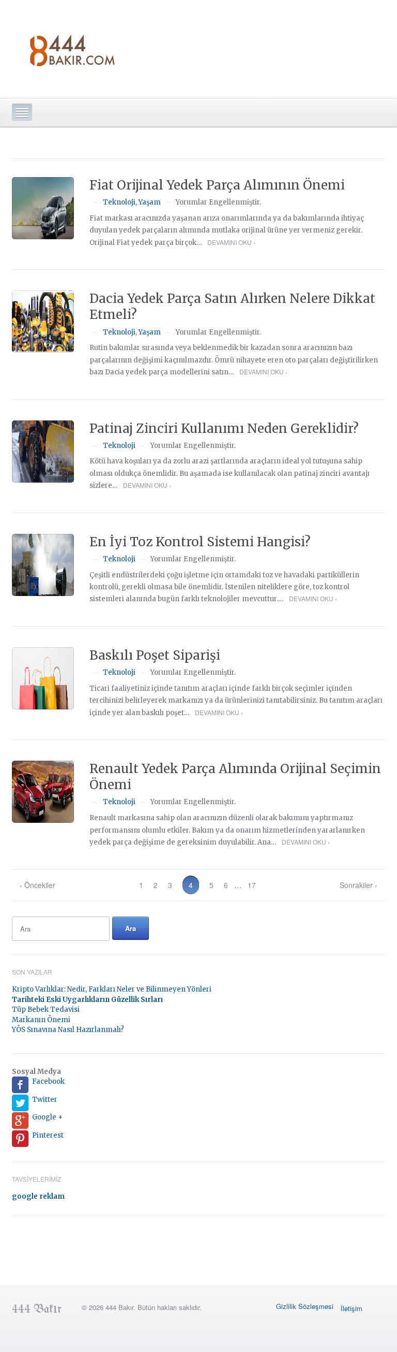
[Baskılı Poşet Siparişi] (43, 678)
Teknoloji (119, 202)
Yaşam (150, 202)
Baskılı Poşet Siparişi (154, 655)
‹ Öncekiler (37, 885)
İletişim (351, 1308)
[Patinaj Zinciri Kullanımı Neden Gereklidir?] (43, 451)
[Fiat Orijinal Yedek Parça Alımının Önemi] (43, 208)
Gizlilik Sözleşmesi (304, 1306)
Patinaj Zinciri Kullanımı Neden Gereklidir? (224, 428)
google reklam (38, 1196)
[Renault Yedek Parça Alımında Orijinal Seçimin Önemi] (43, 792)
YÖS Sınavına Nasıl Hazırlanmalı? (68, 1029)
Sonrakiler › (358, 885)
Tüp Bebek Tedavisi (46, 1009)
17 (252, 885)
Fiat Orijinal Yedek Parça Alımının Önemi (217, 185)
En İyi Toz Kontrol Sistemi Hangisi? (200, 542)
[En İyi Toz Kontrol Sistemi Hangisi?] (43, 565)
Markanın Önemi (41, 1019)
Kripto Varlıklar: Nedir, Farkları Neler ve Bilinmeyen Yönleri (111, 989)
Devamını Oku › (231, 242)
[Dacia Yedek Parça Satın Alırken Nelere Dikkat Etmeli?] (43, 321)
